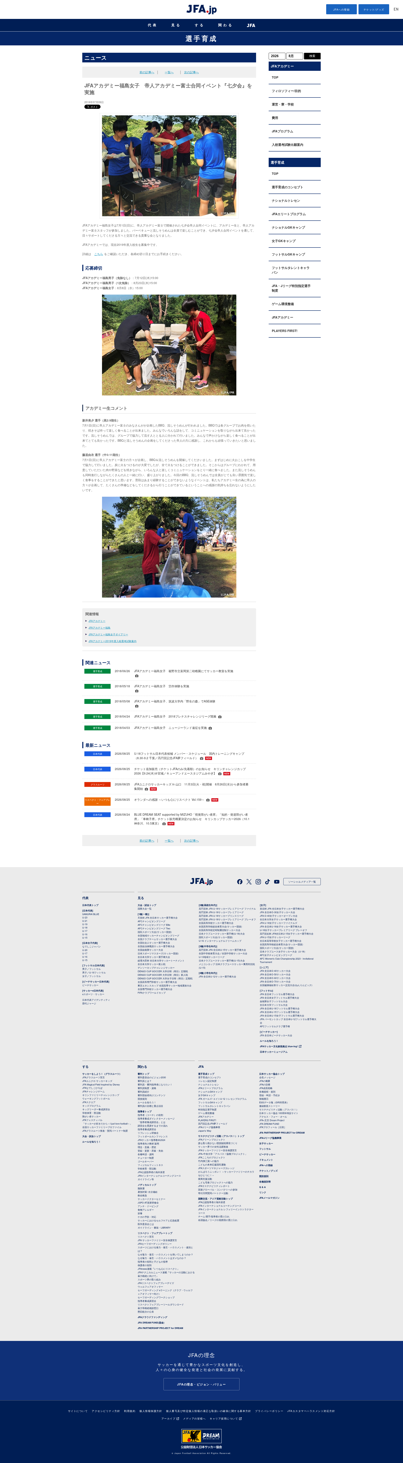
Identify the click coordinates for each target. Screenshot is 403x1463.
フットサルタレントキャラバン (291, 270)
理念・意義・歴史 (147, 1147)
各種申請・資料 (146, 1154)
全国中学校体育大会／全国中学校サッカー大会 (223, 953)
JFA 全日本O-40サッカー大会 (275, 970)
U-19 (84, 924)
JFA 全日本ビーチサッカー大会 (276, 1035)
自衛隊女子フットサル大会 (274, 1001)
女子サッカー (266, 1143)
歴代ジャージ (89, 1003)
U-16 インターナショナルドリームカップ (220, 940)
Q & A (262, 1187)
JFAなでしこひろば (92, 1087)
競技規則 (142, 1098)
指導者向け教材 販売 (148, 1143)
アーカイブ (168, 1418)
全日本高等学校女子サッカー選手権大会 (280, 940)
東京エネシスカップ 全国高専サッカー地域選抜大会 (164, 985)
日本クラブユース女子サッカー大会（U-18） (283, 951)
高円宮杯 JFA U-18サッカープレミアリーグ (221, 912)
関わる (225, 25)
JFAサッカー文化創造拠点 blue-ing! (279, 1046)
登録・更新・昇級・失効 (150, 1150)
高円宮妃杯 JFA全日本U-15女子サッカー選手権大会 (286, 933)
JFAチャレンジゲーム (93, 1091)
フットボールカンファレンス (153, 1136)
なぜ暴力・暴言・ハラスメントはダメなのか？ (162, 1258)
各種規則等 (265, 1181)
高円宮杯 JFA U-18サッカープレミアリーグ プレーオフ (227, 919)
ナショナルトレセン (286, 200)
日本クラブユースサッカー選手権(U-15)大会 (222, 960)
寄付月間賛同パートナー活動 (213, 1193)
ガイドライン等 (146, 1179)
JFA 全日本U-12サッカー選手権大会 (217, 976)
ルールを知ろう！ (269, 1040)
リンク (262, 1192)
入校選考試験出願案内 (287, 144)
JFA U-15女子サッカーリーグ (275, 937)
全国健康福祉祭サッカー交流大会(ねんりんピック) (286, 985)
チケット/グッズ (374, 9)
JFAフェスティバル (92, 1120)
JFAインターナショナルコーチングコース (159, 1175)
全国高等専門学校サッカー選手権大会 (157, 982)
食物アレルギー (146, 1209)
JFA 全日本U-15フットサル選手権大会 (280, 1012)
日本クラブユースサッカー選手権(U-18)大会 (222, 933)
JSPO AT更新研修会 (148, 1202)
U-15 (84, 937)
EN (396, 9)
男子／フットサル (91, 969)
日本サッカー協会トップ (272, 1073)
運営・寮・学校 (283, 104)
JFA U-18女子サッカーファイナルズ (278, 922)
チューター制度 (146, 1157)
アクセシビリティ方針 (106, 1411)
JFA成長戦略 (265, 1088)
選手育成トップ (206, 1073)
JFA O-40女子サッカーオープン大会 (278, 915)
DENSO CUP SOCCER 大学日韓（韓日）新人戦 (163, 974)
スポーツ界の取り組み (149, 1279)
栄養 (140, 1213)
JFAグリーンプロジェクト (211, 1139)
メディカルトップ (147, 1184)
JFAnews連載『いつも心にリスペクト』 (158, 1268)
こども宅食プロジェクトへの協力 (215, 1182)
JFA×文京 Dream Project (271, 1120)
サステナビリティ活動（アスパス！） (278, 1109)
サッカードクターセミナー (151, 1199)
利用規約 (129, 1411)
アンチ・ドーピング (148, 1206)
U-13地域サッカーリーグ (212, 957)
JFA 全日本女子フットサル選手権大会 (279, 997)
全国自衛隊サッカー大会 (150, 949)
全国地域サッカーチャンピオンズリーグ (158, 935)
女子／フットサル (91, 976)
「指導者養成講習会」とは (151, 1122)
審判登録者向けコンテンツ (151, 1095)
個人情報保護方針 (150, 1411)
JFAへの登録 (341, 9)
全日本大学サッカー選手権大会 (154, 957)
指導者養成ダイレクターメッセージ (156, 1118)
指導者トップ (145, 1111)
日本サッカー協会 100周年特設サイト (278, 1113)
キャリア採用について (224, 1418)
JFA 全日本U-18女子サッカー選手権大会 (281, 926)
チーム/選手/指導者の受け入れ (213, 1216)
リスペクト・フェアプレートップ (155, 1233)
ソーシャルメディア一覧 (302, 881)
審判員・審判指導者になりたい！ (155, 1084)
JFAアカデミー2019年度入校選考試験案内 (112, 641)
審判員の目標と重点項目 (150, 1105)
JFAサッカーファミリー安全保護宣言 (217, 1150)
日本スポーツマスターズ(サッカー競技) (158, 953)
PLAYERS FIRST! (284, 330)
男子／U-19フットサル (94, 972)
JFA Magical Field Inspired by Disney (101, 1084)
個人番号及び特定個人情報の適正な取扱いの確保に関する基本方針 (208, 1411)
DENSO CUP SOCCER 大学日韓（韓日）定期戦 (163, 971)
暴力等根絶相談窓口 (148, 1308)
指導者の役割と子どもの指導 (153, 1261)
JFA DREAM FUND (269, 1123)
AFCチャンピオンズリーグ (151, 921)
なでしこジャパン (91, 946)
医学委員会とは (146, 1224)
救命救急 (142, 1195)
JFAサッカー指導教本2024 (151, 1140)
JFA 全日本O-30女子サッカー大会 (277, 912)
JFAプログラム (282, 131)
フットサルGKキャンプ (288, 254)
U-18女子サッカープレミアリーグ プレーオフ (283, 930)
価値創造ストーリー (269, 1105)
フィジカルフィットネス (150, 1165)
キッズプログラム (91, 1105)
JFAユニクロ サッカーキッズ (97, 1080)
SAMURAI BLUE (90, 914)
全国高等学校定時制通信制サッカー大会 (219, 930)
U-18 (84, 927)
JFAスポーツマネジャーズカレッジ (216, 1168)
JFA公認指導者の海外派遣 (151, 1172)
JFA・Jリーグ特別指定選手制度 (291, 288)
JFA (201, 1066)
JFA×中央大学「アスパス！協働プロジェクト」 (222, 1153)
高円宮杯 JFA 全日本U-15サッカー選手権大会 (222, 949)
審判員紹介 (143, 1091)
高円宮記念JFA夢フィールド (213, 1123)
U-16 (84, 934)
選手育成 (201, 38)
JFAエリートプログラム (289, 214)
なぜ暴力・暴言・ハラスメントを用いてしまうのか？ (165, 1254)
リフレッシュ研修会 (148, 1132)
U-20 (84, 950)
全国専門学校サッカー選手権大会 (155, 989)
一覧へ (169, 72)
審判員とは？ (145, 1080)
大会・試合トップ (147, 905)
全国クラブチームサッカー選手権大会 (157, 939)
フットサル (265, 1148)
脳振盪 (141, 1188)
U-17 (84, 930)
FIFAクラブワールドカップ (152, 992)
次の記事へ (191, 72)
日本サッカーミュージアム (274, 1051)
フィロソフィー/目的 (286, 90)
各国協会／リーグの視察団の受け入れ (217, 1220)
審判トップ (143, 1073)
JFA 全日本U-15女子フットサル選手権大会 (282, 1015)
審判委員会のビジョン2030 (152, 1077)
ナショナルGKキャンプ (288, 227)
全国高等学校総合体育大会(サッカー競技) (220, 926)
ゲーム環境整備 (283, 304)
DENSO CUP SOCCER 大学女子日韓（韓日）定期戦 (165, 978)
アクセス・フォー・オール (273, 1116)
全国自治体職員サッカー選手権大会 (156, 946)
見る (176, 25)
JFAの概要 (264, 1080)
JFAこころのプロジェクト (211, 1157)
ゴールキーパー (146, 1161)
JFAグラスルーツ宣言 (93, 1077)
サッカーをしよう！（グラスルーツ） (102, 1073)
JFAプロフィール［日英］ (272, 1127)
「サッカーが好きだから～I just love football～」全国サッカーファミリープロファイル (107, 1125)
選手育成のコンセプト (287, 187)
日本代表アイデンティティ (96, 999)
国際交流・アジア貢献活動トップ (215, 1198)
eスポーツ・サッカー (93, 994)
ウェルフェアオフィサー (150, 1286)
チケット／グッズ (268, 1170)
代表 (153, 25)
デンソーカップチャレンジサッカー (156, 967)
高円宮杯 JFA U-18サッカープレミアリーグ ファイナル (227, 908)
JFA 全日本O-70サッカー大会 (275, 981)
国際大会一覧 (145, 908)
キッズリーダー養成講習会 (96, 1109)
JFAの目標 (264, 1084)
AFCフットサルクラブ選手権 (275, 1026)
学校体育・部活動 (91, 1112)
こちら (98, 254)
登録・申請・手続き (269, 1095)
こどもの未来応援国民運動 (212, 1164)
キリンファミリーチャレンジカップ (100, 1095)
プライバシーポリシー (269, 1411)
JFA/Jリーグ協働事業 (209, 1127)
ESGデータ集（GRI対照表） (274, 1102)
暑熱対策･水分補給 (147, 1191)
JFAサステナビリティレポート (214, 1186)
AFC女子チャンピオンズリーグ (276, 955)
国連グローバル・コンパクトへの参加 (217, 1189)
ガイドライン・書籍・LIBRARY (154, 1227)
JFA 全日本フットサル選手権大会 (277, 994)
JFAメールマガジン (269, 1197)
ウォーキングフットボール (96, 1098)
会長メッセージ (267, 1077)
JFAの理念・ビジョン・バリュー (201, 1384)
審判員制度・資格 (147, 1088)
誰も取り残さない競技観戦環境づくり (217, 1143)
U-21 (84, 920)
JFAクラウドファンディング (152, 1317)
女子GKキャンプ (284, 240)
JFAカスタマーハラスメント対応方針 (311, 1411)
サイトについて (78, 1411)
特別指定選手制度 (207, 1109)
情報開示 (263, 1098)
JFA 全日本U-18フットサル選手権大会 (280, 1008)
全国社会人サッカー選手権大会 (154, 942)
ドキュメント (266, 1159)
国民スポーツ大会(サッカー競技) (155, 932)
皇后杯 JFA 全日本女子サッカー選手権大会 (282, 908)
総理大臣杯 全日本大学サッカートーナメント (161, 960)
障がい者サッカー (91, 1116)
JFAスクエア (89, 1102)
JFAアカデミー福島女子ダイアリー (108, 634)
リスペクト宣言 (146, 1236)
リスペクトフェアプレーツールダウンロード (161, 1304)
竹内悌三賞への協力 (208, 1161)
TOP (275, 77)
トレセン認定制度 (207, 1080)
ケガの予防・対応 (147, 1216)
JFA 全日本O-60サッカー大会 (275, 978)
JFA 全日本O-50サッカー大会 (275, 974)
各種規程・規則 (267, 1091)
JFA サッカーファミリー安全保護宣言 (157, 1240)
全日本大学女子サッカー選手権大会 (278, 919)
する (200, 25)
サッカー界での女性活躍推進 (213, 1146)
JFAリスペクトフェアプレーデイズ (156, 1283)
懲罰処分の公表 (146, 1311)
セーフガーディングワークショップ (156, 1297)
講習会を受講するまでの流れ (153, 1125)
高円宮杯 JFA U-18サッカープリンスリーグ (221, 915)
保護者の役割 (145, 1265)
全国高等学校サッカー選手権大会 (216, 922)
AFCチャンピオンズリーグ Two (154, 928)
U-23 (84, 917)
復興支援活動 (205, 1178)
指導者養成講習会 (147, 1129)
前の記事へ (147, 72)
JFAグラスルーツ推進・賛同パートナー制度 (105, 1130)
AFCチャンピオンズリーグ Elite (154, 924)
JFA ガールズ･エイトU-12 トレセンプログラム (222, 1098)
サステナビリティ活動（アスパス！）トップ (221, 1136)
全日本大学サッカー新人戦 (151, 964)
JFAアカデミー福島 (99, 627)
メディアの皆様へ (194, 1418)
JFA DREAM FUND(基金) (151, 1322)
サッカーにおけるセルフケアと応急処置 (158, 1220)
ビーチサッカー (90, 985)
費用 (275, 117)
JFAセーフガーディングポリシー (155, 1243)
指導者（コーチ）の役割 (150, 1115)
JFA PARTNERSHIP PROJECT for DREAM (160, 1328)
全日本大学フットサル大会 (274, 1004)
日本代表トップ (90, 905)
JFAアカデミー (97, 621)
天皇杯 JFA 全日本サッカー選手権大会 (158, 917)
